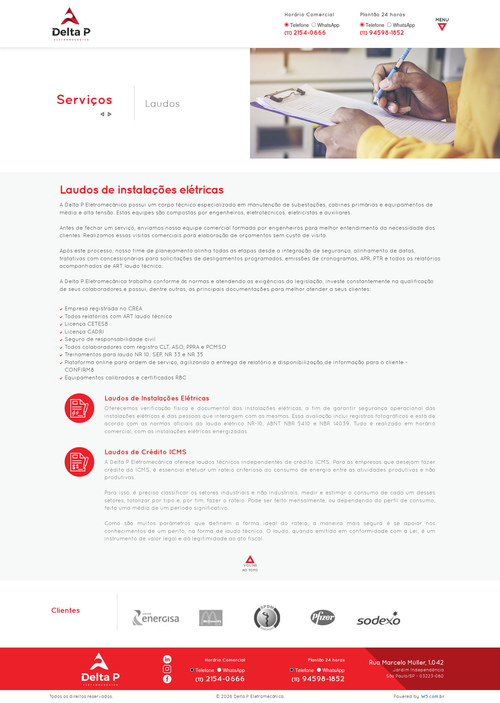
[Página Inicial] (71, 23)
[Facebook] (167, 677)
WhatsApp (328, 24)
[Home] (100, 667)
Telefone (299, 24)
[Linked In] (167, 658)
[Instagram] (167, 667)
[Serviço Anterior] (102, 113)
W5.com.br (433, 696)
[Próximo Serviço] (109, 113)
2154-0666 (305, 32)
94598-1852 (382, 32)
